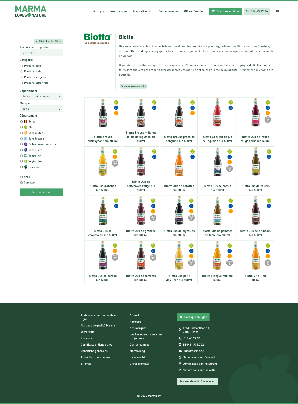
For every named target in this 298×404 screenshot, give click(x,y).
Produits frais (32, 71)
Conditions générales (94, 351)
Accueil (134, 315)
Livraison (87, 338)
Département (28, 91)
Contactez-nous (168, 11)
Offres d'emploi (193, 11)
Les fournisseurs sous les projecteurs (146, 336)
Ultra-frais (87, 332)
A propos (99, 11)
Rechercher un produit (35, 47)
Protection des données (96, 357)
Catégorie (26, 60)
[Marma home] (30, 11)
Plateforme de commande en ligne (99, 317)
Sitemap (86, 364)
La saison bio (138, 357)
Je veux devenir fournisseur (197, 381)
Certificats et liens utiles (96, 344)
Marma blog (137, 351)
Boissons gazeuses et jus (133, 86)
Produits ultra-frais (36, 83)
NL (278, 11)
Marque (25, 103)
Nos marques (118, 11)
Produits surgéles (35, 77)
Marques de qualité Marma (98, 325)
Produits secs (32, 66)
